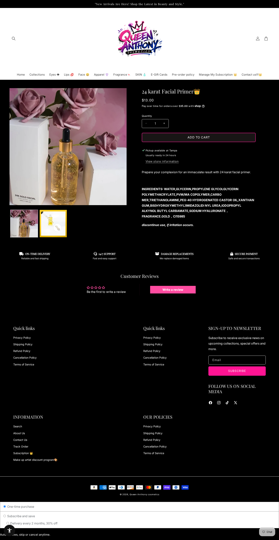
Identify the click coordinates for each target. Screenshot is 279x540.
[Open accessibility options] (9, 530)
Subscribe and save (20, 516)
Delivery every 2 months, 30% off (33, 523)
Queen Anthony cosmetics (144, 494)
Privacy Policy (22, 337)
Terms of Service (23, 364)
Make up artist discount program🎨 (35, 459)
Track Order (20, 446)
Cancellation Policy (25, 357)
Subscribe (237, 371)
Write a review (172, 290)
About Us (19, 433)
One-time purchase (20, 506)
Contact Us (20, 439)
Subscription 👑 (23, 453)
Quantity (147, 115)
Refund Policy (21, 351)
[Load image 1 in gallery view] (24, 223)
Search (17, 426)
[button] (13, 38)
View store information (162, 161)
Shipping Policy (22, 344)
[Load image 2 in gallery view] (53, 223)
